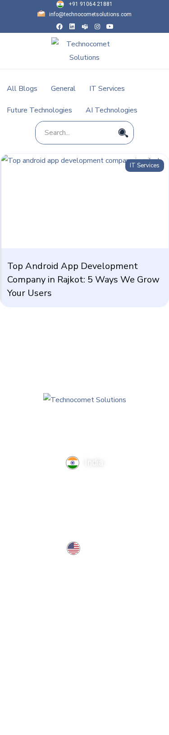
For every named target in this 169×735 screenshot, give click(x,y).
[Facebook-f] (48, 434)
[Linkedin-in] (66, 434)
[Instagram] (97, 26)
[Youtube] (110, 26)
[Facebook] (59, 26)
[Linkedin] (72, 26)
